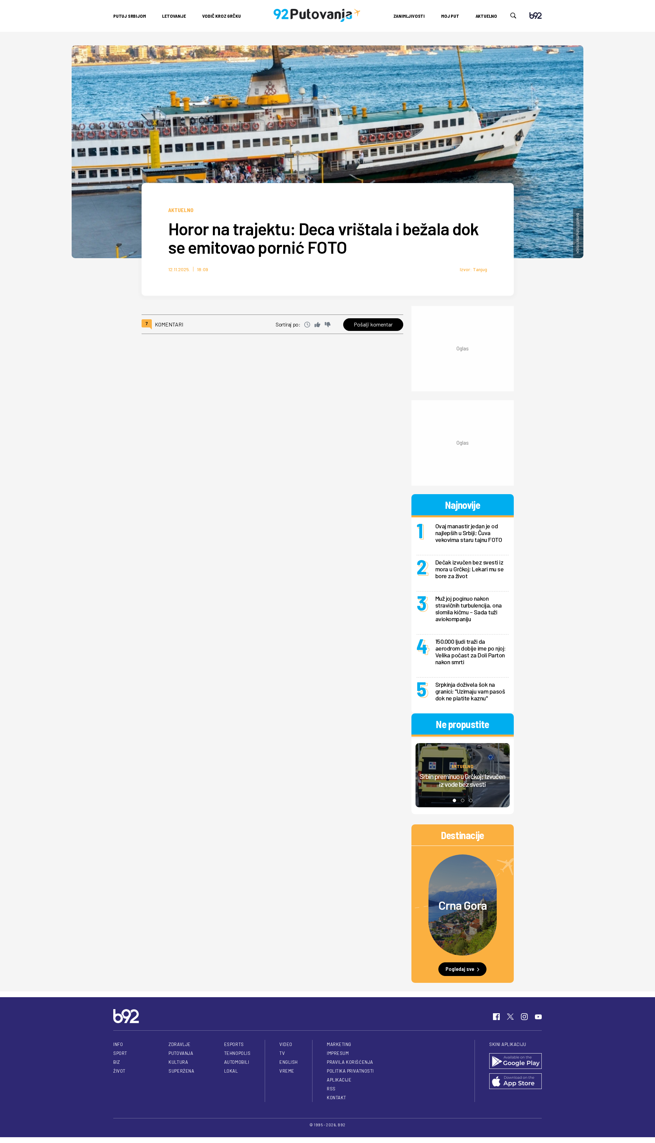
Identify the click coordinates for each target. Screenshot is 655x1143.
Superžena (181, 1071)
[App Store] (515, 1081)
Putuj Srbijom (129, 16)
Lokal (231, 1071)
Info (118, 1044)
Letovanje (174, 16)
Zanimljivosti (409, 16)
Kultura (178, 1062)
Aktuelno (486, 16)
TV (282, 1053)
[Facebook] (496, 1016)
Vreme (286, 1071)
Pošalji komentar (373, 324)
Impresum (338, 1053)
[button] (454, 800)
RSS (331, 1088)
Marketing (339, 1044)
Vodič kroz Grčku (221, 16)
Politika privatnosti (350, 1071)
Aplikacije (339, 1080)
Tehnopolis (237, 1053)
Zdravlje (179, 1044)
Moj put (450, 16)
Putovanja (181, 1053)
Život (119, 1071)
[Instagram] (524, 1016)
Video (285, 1044)
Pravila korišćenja (350, 1062)
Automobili (236, 1062)
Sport (120, 1053)
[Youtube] (538, 1016)
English (288, 1062)
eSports (234, 1044)
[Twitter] (510, 1016)
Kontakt (336, 1097)
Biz (116, 1062)
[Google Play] (515, 1061)
